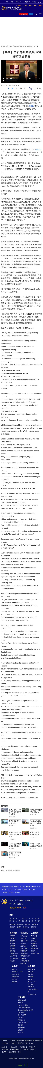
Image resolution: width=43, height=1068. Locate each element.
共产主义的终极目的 (24, 1007)
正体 (24, 2)
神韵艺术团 (14, 1047)
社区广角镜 (13, 956)
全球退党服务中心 (15, 1049)
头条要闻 (12, 924)
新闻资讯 (19, 900)
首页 (2, 46)
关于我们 (13, 1040)
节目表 (13, 904)
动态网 (32, 1049)
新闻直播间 (24, 14)
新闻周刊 (12, 948)
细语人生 (23, 963)
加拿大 (16, 886)
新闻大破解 (24, 948)
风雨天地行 (21, 1020)
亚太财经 (12, 961)
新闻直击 (12, 946)
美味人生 (30, 979)
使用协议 (37, 1040)
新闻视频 (13, 933)
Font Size (25, 88)
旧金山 (4, 889)
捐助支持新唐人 (15, 908)
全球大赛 (33, 927)
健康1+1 (14, 969)
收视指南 (21, 1040)
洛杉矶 (22, 886)
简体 (28, 2)
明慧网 (26, 1049)
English (24, 889)
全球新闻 (12, 936)
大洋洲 (28, 886)
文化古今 (34, 951)
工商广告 (20, 1032)
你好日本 (30, 972)
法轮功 (15, 46)
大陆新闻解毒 (24, 961)
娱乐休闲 (31, 966)
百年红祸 (20, 1017)
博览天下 (12, 927)
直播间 (20, 904)
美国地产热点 (35, 953)
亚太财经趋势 (14, 958)
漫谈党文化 (21, 1027)
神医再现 (14, 979)
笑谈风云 (34, 938)
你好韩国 (30, 974)
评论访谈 (24, 933)
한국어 (17, 892)
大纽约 (10, 886)
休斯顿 (34, 886)
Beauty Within (32, 982)
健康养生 (15, 966)
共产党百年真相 (23, 1005)
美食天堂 (30, 976)
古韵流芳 (34, 941)
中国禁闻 (12, 941)
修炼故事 (20, 1030)
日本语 (11, 892)
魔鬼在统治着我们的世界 (25, 1010)
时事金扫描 (24, 941)
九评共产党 (21, 1012)
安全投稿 (5, 1043)
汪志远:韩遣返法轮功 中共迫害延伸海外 (35, 823)
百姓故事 (20, 1025)
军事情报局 (24, 951)
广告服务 (13, 1043)
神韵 (7, 2)
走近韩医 (14, 982)
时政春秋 (23, 943)
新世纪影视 (12, 1052)
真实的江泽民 (22, 1015)
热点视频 (20, 924)
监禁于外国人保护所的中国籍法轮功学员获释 (15, 812)
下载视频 (38, 88)
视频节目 (29, 900)
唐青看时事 (24, 953)
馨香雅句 (34, 943)
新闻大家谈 (24, 936)
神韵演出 (26, 927)
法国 (38, 886)
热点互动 (23, 938)
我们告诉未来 (22, 1000)
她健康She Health (17, 972)
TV (31, 14)
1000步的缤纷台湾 (33, 990)
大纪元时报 (23, 1047)
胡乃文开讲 (15, 974)
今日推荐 (35, 924)
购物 (24, 908)
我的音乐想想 (32, 994)
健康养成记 (15, 976)
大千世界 (30, 984)
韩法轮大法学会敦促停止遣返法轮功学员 (15, 834)
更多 (19, 1052)
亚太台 (10, 889)
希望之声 (5, 1049)
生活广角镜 (31, 969)
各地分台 (18, 2)
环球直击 (12, 938)
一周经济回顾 (14, 953)
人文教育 (34, 933)
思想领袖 (23, 946)
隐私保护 (29, 1040)
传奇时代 (20, 1002)
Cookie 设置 (21, 1065)
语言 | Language (37, 2)
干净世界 (32, 1047)
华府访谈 (12, 951)
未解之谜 (34, 936)
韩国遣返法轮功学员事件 (26, 46)
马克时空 (23, 958)
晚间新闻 (12, 943)
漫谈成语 (34, 946)
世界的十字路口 (25, 956)
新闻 (11, 915)
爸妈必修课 (34, 948)
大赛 (12, 2)
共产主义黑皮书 (23, 1022)
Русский (5, 892)
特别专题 (21, 997)
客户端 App (29, 1043)
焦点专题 (8, 46)
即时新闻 (27, 924)
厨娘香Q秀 (31, 987)
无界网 (4, 1052)
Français (32, 889)
